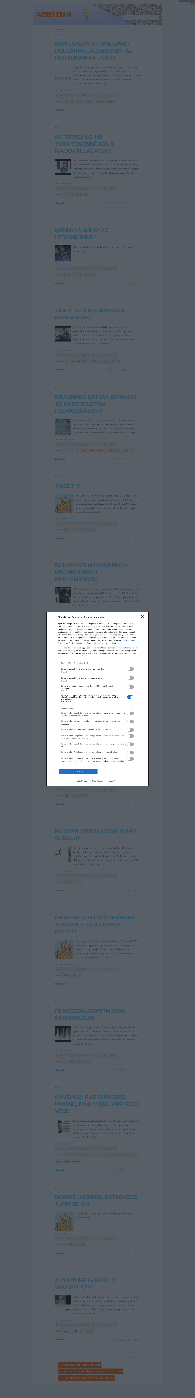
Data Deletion (82, 781)
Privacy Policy (112, 781)
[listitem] (97, 663)
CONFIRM (78, 772)
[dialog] (97, 699)
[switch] (130, 669)
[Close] (143, 617)
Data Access (97, 781)
